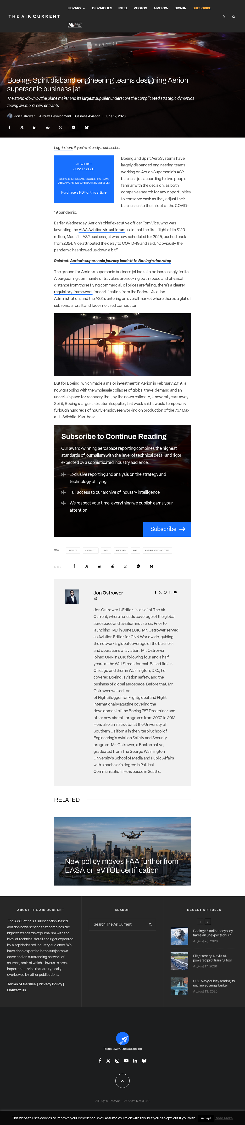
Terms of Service (21, 984)
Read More (224, 1118)
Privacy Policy (50, 984)
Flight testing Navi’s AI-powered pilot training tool (212, 958)
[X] (108, 1060)
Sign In (180, 8)
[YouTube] (126, 1060)
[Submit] (48, 127)
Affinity (91, 551)
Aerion (74, 551)
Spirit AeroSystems (157, 551)
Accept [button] (206, 1118)
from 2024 (63, 244)
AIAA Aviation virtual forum (102, 230)
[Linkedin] (135, 1060)
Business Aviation (86, 116)
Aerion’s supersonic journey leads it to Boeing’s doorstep (120, 261)
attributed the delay (99, 244)
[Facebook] (100, 1060)
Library (74, 8)
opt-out (172, 1118)
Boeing (121, 551)
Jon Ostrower (24, 116)
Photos (140, 8)
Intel (123, 8)
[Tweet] (22, 127)
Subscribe (202, 8)
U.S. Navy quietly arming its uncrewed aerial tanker (214, 983)
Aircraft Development (55, 116)
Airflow (160, 8)
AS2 (106, 551)
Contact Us (16, 990)
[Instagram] (117, 1060)
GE (136, 551)
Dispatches (102, 8)
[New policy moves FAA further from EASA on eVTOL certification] (122, 851)
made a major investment (114, 384)
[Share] (9, 127)
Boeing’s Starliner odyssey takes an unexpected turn (213, 933)
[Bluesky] (144, 1060)
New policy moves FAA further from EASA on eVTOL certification (121, 865)
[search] (151, 924)
